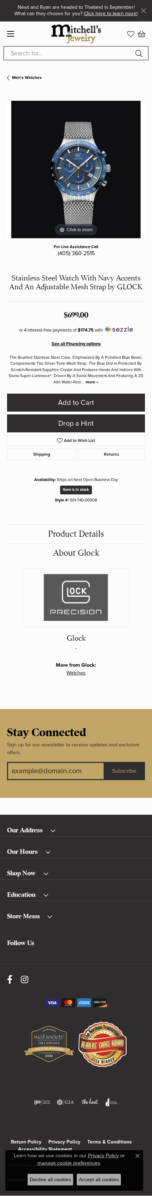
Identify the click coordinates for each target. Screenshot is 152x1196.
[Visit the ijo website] (42, 1102)
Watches (76, 673)
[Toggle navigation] (11, 34)
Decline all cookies (50, 1179)
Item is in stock (76, 489)
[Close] (143, 10)
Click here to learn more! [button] (111, 14)
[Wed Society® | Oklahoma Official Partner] (49, 1044)
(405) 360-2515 (76, 253)
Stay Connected (46, 732)
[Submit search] (140, 53)
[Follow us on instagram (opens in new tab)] (24, 979)
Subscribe (124, 771)
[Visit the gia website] (65, 1102)
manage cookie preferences (68, 1163)
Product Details (76, 534)
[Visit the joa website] (112, 1102)
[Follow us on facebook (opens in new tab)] (9, 979)
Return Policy (26, 1142)
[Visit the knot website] (89, 1102)
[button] (130, 34)
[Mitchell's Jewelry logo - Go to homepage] (76, 33)
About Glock (76, 553)
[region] (76, 169)
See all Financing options (76, 344)
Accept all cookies (99, 1179)
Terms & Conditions (109, 1142)
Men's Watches (27, 77)
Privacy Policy (64, 1142)
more (91, 382)
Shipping (41, 454)
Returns (111, 454)
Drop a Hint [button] (76, 423)
